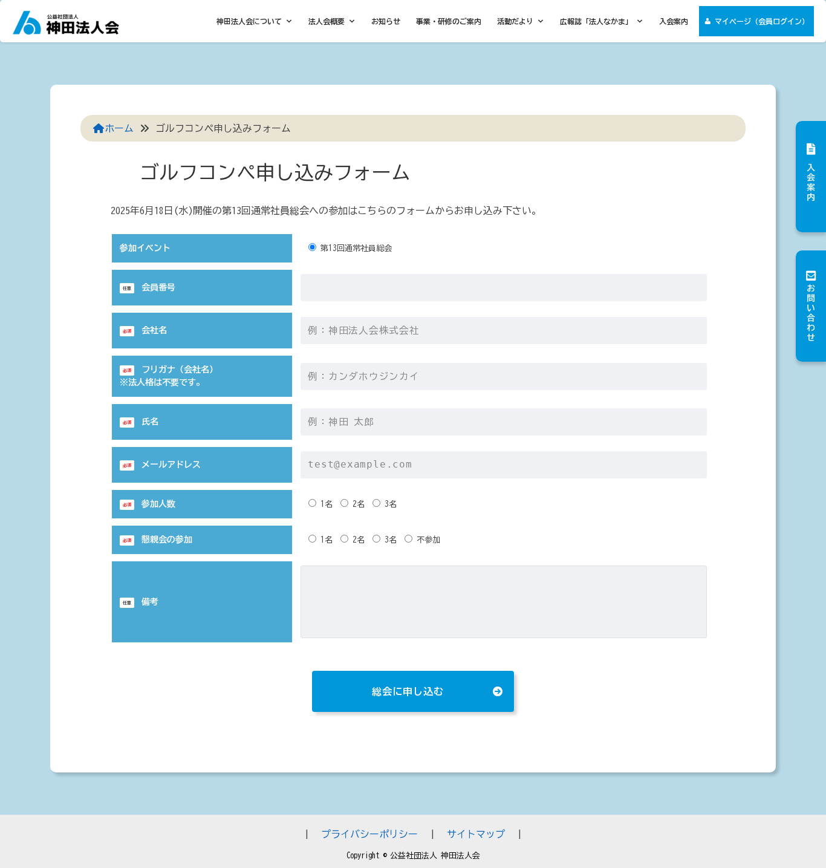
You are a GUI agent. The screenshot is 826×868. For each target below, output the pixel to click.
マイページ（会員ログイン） (762, 21)
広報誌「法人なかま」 (596, 21)
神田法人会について (249, 21)
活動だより (515, 21)
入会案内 (673, 21)
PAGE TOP (795, 831)
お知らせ (385, 21)
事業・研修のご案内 (448, 21)
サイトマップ (476, 834)
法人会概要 (326, 21)
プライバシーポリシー (369, 834)
